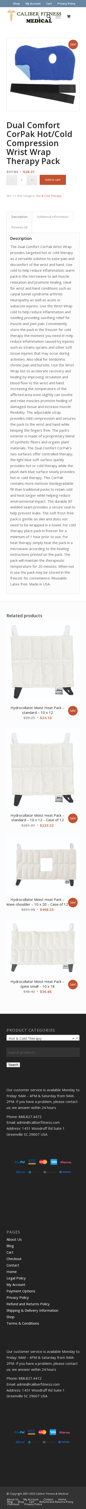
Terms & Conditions (22, 1323)
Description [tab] (19, 217)
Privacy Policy (66, 3)
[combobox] (43, 1038)
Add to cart (52, 180)
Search (13, 1065)
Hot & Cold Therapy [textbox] (42, 1038)
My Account (33, 3)
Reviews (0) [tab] (19, 227)
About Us (14, 1239)
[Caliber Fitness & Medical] (35, 16)
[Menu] (58, 16)
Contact (12, 1265)
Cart (49, 3)
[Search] (46, 16)
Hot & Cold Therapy (48, 196)
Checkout (14, 1258)
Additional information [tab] (53, 217)
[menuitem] (16, 3)
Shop (16, 3)
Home (11, 1271)
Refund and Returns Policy (28, 1303)
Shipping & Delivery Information (32, 1310)
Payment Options (20, 1291)
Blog (10, 1245)
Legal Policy (16, 1278)
